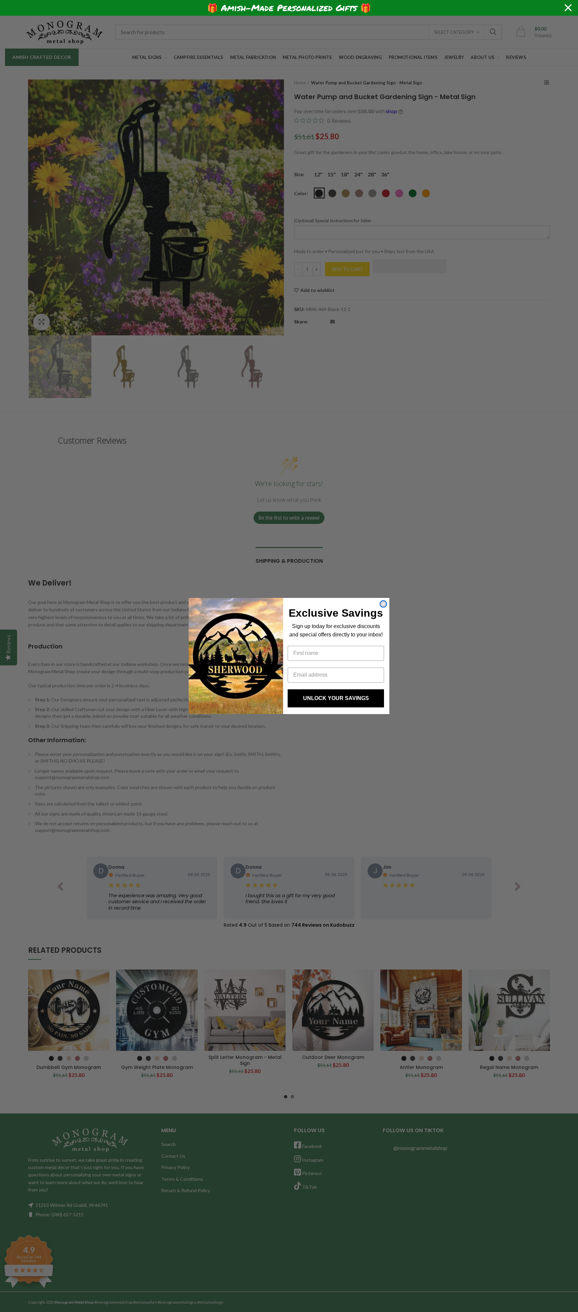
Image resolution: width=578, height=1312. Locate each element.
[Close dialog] (383, 604)
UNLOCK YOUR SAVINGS (336, 698)
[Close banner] (568, 7)
